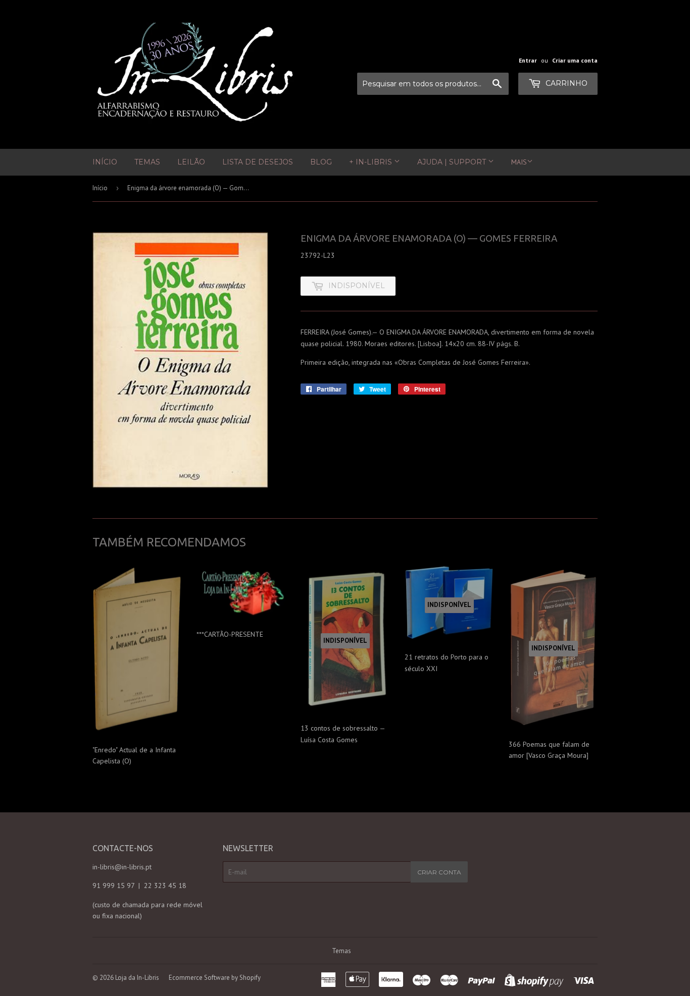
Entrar (528, 60)
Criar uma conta (575, 60)
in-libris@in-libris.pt (122, 866)
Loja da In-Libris (137, 977)
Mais (519, 162)
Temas (147, 162)
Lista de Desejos (257, 162)
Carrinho (565, 83)
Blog (321, 162)
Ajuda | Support (452, 162)
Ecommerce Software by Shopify (215, 977)
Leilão (191, 162)
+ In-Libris (371, 162)
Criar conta (439, 872)
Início (104, 162)
